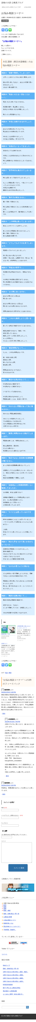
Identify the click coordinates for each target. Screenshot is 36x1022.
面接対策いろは (5, 634)
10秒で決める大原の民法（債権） (13, 975)
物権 (4, 907)
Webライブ (6, 965)
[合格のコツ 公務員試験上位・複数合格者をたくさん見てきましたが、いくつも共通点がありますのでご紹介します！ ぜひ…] (9, 650)
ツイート (4, 954)
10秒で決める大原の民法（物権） (13, 978)
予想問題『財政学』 (9, 929)
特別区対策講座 (8, 984)
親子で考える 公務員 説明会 (11, 988)
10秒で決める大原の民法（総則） (13, 981)
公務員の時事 (7, 917)
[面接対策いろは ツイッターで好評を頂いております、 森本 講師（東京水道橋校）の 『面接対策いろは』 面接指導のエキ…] (8, 629)
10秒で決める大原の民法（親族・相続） (15, 972)
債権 (4, 908)
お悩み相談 (5, 20)
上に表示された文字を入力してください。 (14, 834)
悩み (6, 672)
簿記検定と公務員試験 (10, 991)
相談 (10, 672)
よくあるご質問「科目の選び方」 (13, 994)
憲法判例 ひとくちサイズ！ (12, 926)
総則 (4, 905)
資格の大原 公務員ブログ (12, 3)
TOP (11, 7)
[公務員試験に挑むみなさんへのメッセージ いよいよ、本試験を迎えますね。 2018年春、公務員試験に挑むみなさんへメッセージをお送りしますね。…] (25, 633)
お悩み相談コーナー (9, 920)
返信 (3, 713)
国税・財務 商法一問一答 (11, 913)
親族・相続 (6, 910)
